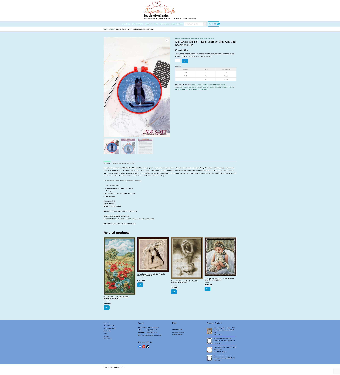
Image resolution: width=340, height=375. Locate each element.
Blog (156, 24)
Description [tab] (107, 163)
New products (137, 24)
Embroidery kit (219, 87)
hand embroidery (227, 87)
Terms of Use (107, 331)
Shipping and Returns (110, 328)
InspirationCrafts (156, 15)
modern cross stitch (187, 89)
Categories (126, 24)
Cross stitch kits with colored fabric (204, 38)
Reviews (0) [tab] (130, 163)
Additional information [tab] (119, 163)
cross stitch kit (192, 87)
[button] (167, 40)
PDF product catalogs (178, 332)
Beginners (183, 38)
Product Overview (177, 334)
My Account (164, 24)
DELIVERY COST (109, 325)
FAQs (105, 333)
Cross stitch (190, 38)
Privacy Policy (108, 338)
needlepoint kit (196, 89)
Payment (106, 336)
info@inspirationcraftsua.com (153, 335)
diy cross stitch (210, 87)
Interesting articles (177, 329)
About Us (148, 24)
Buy (185, 61)
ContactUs (107, 323)
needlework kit (204, 89)
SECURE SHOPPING (177, 24)
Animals (177, 38)
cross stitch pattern (201, 87)
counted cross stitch (183, 87)
